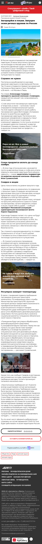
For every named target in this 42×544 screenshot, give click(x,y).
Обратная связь (8, 480)
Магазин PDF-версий (22, 477)
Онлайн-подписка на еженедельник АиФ (19, 474)
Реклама (5, 471)
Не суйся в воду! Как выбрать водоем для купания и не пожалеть (18, 276)
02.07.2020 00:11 (6, 16)
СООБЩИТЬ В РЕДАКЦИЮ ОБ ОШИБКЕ (16, 485)
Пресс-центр (7, 477)
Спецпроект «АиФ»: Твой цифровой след (21, 9)
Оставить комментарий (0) (21, 439)
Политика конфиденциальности (13, 533)
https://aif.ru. (28, 530)
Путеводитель (22, 480)
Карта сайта (7, 482)
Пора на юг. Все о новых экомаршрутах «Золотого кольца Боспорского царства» (20, 147)
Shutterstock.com (14, 57)
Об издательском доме (20, 471)
